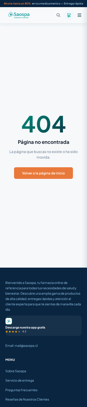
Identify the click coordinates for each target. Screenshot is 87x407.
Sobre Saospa (15, 371)
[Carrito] (69, 15)
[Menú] (79, 15)
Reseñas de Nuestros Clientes (27, 399)
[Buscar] (58, 15)
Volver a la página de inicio (43, 173)
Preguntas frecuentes (21, 390)
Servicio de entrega (19, 380)
